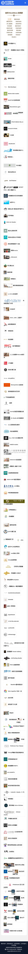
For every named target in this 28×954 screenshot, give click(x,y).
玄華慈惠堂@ (12, 510)
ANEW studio (14, 444)
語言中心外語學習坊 (14, 546)
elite (22, 540)
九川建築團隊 (7, 454)
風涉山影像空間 (12, 230)
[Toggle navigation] (25, 3)
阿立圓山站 (10, 265)
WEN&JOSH (11, 72)
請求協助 (23, 943)
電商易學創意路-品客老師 (14, 845)
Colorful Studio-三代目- (14, 793)
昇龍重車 (20, 904)
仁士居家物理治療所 (14, 424)
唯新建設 (10, 798)
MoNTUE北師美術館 (14, 100)
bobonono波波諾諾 (15, 459)
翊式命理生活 (12, 172)
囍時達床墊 (13, 525)
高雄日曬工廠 (12, 369)
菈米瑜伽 (10, 215)
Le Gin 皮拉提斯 (13, 294)
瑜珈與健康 (18, 28)
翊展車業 (10, 911)
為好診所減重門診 (18, 873)
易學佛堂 (9, 924)
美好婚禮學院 (14, 431)
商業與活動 (9, 32)
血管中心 (12, 202)
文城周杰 (11, 851)
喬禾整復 (20, 721)
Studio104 (12, 143)
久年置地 (16, 486)
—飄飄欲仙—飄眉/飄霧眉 (15, 586)
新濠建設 (15, 113)
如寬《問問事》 (11, 606)
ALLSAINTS (11, 772)
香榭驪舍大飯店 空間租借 (14, 51)
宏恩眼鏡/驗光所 (12, 759)
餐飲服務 (18, 30)
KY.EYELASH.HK (13, 621)
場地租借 (18, 34)
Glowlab (10, 599)
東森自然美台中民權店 (14, 237)
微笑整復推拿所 (13, 719)
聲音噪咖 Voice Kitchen (16, 805)
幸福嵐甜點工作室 (14, 302)
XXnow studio (12, 813)
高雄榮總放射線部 (14, 878)
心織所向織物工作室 (17, 892)
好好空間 (10, 697)
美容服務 (9, 26)
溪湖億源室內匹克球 (14, 391)
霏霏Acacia (14, 250)
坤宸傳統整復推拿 (13, 492)
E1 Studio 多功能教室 (17, 418)
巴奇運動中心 (12, 43)
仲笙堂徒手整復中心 (14, 727)
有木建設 (18, 165)
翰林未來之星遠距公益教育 (14, 866)
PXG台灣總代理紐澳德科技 (16, 752)
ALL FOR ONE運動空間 (16, 438)
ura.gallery (11, 378)
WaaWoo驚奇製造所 (16, 684)
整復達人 (10, 157)
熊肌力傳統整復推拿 (14, 732)
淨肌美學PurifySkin (13, 579)
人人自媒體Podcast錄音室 (14, 356)
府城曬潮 (11, 516)
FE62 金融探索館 (15, 664)
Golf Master (12, 180)
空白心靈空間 (11, 917)
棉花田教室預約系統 (14, 785)
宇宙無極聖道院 (10, 397)
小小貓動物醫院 (8, 504)
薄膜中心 (19, 741)
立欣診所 (12, 309)
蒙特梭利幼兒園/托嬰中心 (14, 644)
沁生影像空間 (18, 831)
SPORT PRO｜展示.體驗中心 (13, 188)
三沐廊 (12, 135)
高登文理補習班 (12, 838)
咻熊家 (10, 891)
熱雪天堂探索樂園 (17, 671)
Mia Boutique (12, 87)
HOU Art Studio (11, 222)
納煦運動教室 (12, 324)
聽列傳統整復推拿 (18, 285)
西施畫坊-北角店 (16, 573)
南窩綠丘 (13, 279)
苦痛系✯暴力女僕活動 (16, 931)
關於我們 (3, 943)
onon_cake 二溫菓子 (16, 317)
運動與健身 (17, 19)
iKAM (9, 58)
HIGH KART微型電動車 (14, 479)
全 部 (9, 19)
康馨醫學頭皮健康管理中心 (16, 858)
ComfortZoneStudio (14, 593)
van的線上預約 (15, 553)
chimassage (11, 634)
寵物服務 (10, 34)
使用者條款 (17, 943)
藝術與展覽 (10, 30)
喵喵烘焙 (10, 331)
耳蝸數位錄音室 (12, 818)
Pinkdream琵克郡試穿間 (14, 886)
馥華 (10, 403)
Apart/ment (11, 614)
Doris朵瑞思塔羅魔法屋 (17, 411)
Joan (13, 65)
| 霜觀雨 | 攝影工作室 (15, 466)
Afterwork (14, 257)
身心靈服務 (9, 23)
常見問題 (14, 945)
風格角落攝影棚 (12, 779)
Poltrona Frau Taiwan (16, 746)
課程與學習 (18, 23)
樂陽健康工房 (9, 539)
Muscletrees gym (15, 107)
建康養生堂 (11, 739)
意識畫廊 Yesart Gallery (14, 651)
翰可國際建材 (16, 346)
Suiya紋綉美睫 (12, 560)
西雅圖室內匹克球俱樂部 (15, 195)
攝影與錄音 (18, 26)
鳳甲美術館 (11, 678)
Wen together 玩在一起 (15, 691)
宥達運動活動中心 (18, 150)
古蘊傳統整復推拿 (13, 473)
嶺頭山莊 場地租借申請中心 (16, 209)
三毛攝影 (10, 363)
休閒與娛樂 (18, 32)
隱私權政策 (10, 943)
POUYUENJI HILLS (17, 122)
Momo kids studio (13, 93)
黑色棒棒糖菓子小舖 (14, 244)
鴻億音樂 (9, 272)
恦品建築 (10, 339)
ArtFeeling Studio (16, 658)
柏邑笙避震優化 (18, 912)
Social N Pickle (12, 128)
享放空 (11, 713)
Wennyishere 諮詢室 (17, 385)
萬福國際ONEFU (13, 765)
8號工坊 (10, 904)
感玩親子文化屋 (12, 704)
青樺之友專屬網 (12, 825)
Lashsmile (11, 628)
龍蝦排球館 (11, 78)
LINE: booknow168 (11, 949)
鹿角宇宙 (19, 919)
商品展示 (14, 37)
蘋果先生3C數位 (19, 899)
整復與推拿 (18, 21)
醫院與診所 (9, 21)
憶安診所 (10, 871)
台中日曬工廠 (12, 531)
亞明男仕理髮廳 (18, 566)
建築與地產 (9, 28)
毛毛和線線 (12, 898)
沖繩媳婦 (20, 112)
